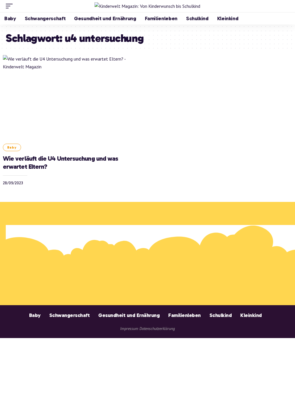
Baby (11, 147)
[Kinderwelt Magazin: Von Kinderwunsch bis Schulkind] (147, 6)
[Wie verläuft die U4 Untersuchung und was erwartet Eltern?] (73, 97)
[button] (11, 6)
